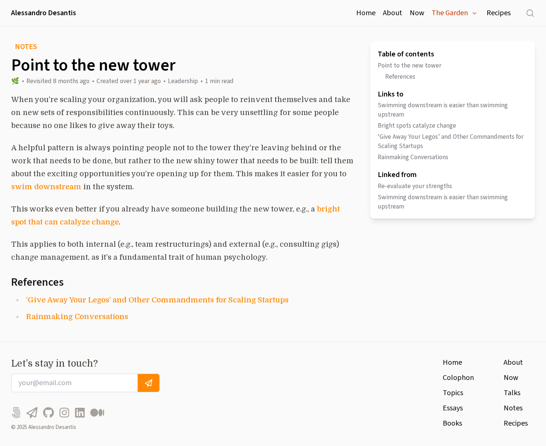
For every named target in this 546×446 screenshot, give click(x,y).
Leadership (183, 81)
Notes (513, 408)
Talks (512, 393)
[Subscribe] (148, 383)
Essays (453, 408)
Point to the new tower (409, 65)
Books (452, 423)
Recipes (499, 13)
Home (366, 13)
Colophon (458, 378)
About (392, 13)
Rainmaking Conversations (77, 316)
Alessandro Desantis (43, 13)
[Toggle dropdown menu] (474, 13)
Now (417, 13)
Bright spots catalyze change (417, 125)
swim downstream (46, 187)
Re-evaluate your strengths (415, 186)
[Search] (526, 13)
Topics (453, 393)
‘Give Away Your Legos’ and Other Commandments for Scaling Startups (157, 300)
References (400, 76)
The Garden (450, 13)
